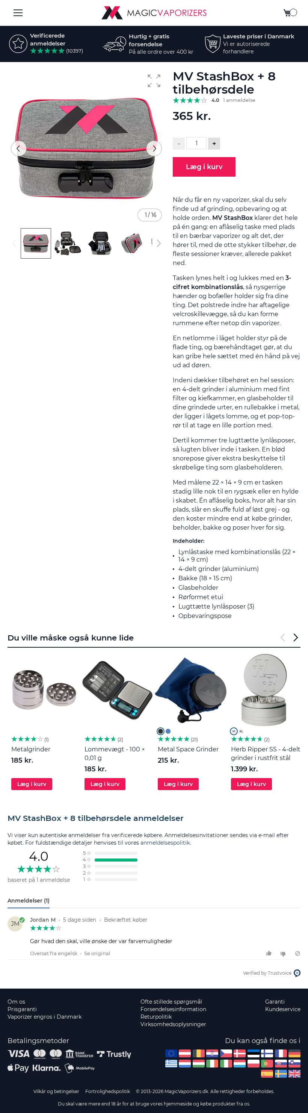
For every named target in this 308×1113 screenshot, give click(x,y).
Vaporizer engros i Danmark (45, 1016)
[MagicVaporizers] (154, 13)
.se (281, 1074)
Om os (16, 1001)
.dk (240, 1053)
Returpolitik (156, 1016)
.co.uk (294, 1074)
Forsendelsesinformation (173, 1009)
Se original (97, 953)
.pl (254, 1064)
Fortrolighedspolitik (107, 1091)
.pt (267, 1064)
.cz (226, 1053)
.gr (171, 1064)
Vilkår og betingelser (56, 1091)
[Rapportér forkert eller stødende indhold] (297, 953)
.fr (281, 1053)
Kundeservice (282, 1009)
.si (294, 1064)
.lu (240, 1064)
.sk (281, 1064)
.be (199, 1053)
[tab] (154, 818)
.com (171, 1053)
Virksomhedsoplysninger (173, 1024)
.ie (212, 1064)
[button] (154, 81)
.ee (254, 1053)
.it (226, 1064)
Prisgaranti (22, 1009)
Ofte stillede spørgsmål (171, 1001)
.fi (267, 1053)
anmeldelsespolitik (165, 842)
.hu (199, 1064)
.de (294, 1053)
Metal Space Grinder (188, 749)
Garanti (275, 1001)
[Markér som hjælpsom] (269, 953)
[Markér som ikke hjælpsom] (284, 953)
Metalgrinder (30, 749)
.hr (212, 1053)
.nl (185, 1064)
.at (185, 1053)
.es (267, 1074)
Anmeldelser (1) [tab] (29, 900)
